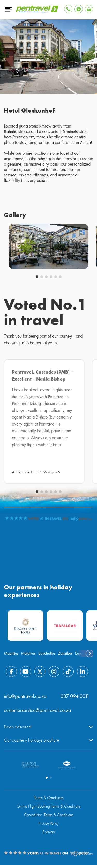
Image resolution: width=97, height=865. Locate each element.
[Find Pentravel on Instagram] (54, 671)
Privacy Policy (48, 823)
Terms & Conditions (48, 797)
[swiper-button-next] (89, 653)
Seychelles (46, 653)
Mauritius (11, 653)
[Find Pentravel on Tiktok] (68, 671)
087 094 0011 (75, 696)
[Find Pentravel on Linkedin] (82, 671)
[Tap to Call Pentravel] (68, 9)
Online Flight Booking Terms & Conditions (48, 806)
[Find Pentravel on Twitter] (39, 671)
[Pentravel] (37, 11)
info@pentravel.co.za (25, 696)
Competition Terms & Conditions (48, 814)
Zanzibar (65, 653)
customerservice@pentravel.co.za (37, 710)
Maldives (28, 653)
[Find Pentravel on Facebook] (11, 671)
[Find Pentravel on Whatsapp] (78, 9)
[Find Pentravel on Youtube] (25, 671)
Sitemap (48, 832)
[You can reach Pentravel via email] (89, 9)
